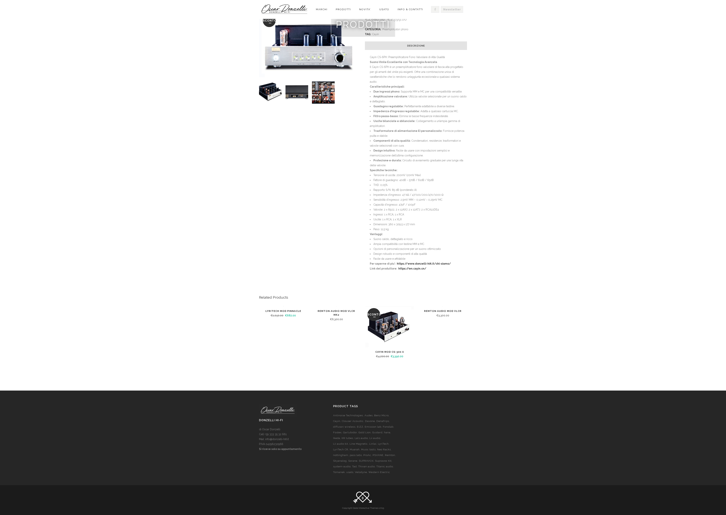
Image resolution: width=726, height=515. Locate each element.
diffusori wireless (344, 426)
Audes (369, 415)
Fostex (337, 432)
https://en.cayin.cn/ (412, 268)
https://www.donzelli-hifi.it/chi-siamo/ (424, 263)
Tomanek (339, 472)
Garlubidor (350, 432)
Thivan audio (366, 466)
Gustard (377, 432)
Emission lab (373, 426)
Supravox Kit (383, 460)
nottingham (340, 455)
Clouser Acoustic (353, 421)
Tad (354, 466)
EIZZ (360, 426)
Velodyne (361, 472)
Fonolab (388, 426)
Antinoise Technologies (348, 415)
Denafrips (382, 421)
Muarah (355, 449)
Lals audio (361, 438)
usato (349, 472)
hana (387, 432)
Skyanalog (340, 460)
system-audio (342, 466)
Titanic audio (384, 466)
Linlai (372, 443)
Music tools (368, 449)
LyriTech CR (340, 449)
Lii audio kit (340, 443)
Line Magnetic (359, 443)
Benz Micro (381, 415)
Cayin (336, 421)
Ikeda (336, 438)
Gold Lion (364, 432)
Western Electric (379, 472)
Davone (370, 421)
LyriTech (383, 443)
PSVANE (378, 455)
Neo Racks (384, 449)
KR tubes (347, 438)
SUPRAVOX (366, 460)
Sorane (352, 460)
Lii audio (374, 438)
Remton (390, 455)
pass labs (356, 455)
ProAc (367, 455)
